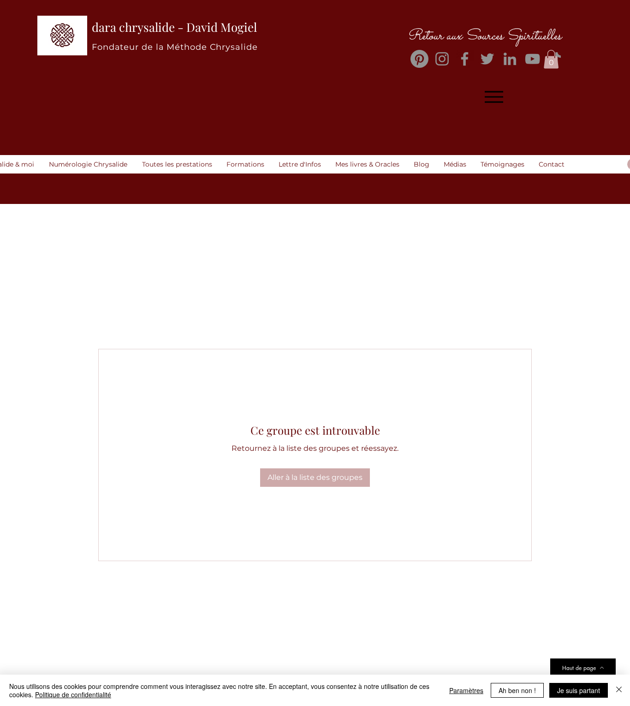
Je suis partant (578, 690)
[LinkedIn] (510, 59)
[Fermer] (618, 690)
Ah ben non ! (517, 690)
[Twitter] (487, 59)
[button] (551, 59)
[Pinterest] (419, 59)
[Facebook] (465, 59)
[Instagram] (442, 59)
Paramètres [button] (466, 690)
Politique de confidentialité (73, 694)
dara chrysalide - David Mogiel (174, 27)
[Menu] (494, 97)
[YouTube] (532, 59)
